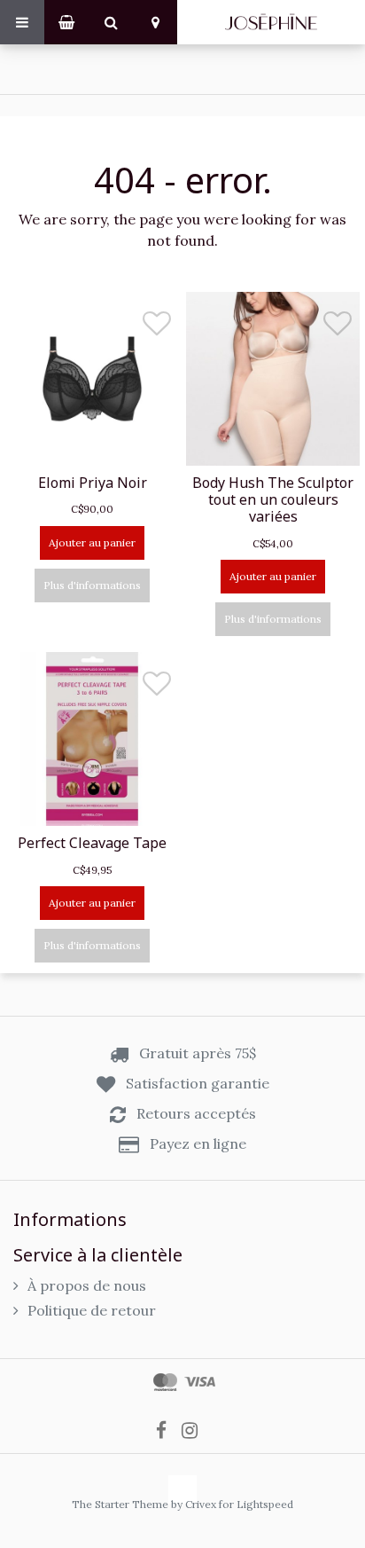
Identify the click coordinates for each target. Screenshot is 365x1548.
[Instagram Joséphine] (195, 1429)
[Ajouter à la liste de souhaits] (157, 328)
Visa (199, 1382)
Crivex (200, 1504)
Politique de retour (91, 1310)
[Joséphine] (271, 22)
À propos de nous (86, 1285)
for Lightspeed (256, 1504)
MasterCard (165, 1382)
